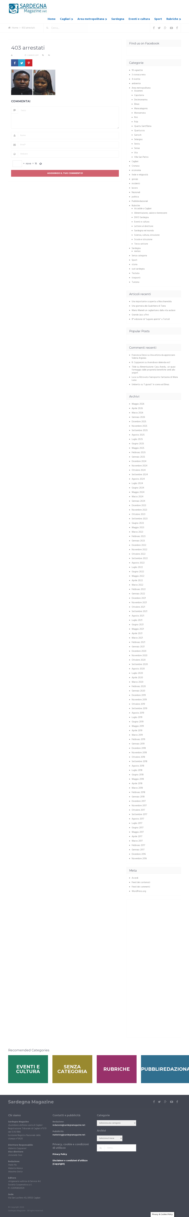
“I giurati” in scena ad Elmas (156, 384)
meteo (137, 251)
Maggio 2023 (138, 527)
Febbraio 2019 (138, 739)
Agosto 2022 (138, 563)
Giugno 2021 (138, 624)
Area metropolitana (90, 19)
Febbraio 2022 (139, 589)
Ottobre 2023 (138, 514)
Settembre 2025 (140, 430)
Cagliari (65, 19)
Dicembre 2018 (139, 748)
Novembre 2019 (139, 699)
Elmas (136, 104)
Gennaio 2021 (138, 647)
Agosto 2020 (138, 669)
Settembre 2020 (140, 664)
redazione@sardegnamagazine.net (69, 1125)
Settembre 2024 (140, 474)
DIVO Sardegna (141, 217)
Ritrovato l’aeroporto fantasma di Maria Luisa (155, 378)
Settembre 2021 (139, 611)
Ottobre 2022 (138, 554)
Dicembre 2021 (139, 598)
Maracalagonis (141, 108)
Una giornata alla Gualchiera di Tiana (149, 306)
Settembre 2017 (139, 814)
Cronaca (135, 166)
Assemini (138, 91)
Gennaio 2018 (138, 797)
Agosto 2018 (138, 766)
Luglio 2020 (137, 673)
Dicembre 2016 (139, 854)
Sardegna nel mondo (144, 230)
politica (135, 197)
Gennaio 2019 (138, 744)
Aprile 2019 (137, 730)
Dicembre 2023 (139, 505)
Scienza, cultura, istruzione (147, 235)
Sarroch (137, 135)
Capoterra (139, 95)
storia (134, 264)
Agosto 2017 (138, 819)
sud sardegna (138, 269)
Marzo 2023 (137, 532)
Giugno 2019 (138, 722)
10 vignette (137, 70)
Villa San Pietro (141, 157)
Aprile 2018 (137, 783)
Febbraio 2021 (138, 642)
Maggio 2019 (138, 726)
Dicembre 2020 (139, 651)
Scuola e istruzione (143, 239)
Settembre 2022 (140, 558)
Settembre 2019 (139, 708)
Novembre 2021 (139, 602)
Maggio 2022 (138, 576)
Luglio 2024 (137, 483)
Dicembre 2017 (139, 801)
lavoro (135, 188)
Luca (134, 377)
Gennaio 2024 (138, 501)
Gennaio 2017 (138, 850)
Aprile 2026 (137, 408)
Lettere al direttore (143, 226)
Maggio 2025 (138, 448)
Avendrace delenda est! (158, 362)
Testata (135, 273)
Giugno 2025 (138, 443)
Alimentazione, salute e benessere (150, 213)
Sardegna (117, 19)
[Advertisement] (154, 923)
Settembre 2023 (140, 519)
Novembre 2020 (139, 655)
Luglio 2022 (137, 567)
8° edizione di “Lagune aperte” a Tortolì (151, 319)
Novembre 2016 (139, 858)
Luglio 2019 (137, 717)
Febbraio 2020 (139, 686)
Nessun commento (59, 55)
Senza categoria (139, 255)
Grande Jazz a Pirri (140, 315)
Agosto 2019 (138, 713)
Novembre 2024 (139, 466)
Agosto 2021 (138, 616)
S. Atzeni (17, 55)
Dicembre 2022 (139, 545)
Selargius (138, 139)
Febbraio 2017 (138, 845)
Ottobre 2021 (138, 607)
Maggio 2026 (138, 404)
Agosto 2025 (138, 435)
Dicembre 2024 (139, 461)
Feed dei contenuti (141, 882)
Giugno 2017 (138, 827)
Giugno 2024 (138, 488)
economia (136, 170)
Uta (136, 152)
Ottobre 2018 (138, 757)
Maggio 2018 (138, 779)
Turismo (135, 282)
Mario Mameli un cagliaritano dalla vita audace (153, 310)
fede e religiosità (140, 175)
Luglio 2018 (137, 770)
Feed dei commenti (141, 887)
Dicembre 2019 (139, 695)
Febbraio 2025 (139, 452)
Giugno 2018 (138, 775)
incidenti (136, 183)
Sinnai (137, 148)
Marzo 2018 (137, 788)
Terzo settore (141, 244)
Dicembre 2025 (139, 421)
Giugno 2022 (138, 571)
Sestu (137, 144)
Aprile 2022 (137, 580)
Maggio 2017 (138, 832)
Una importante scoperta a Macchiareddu (152, 301)
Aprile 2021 (137, 633)
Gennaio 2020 (138, 691)
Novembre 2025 (139, 426)
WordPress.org (139, 891)
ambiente (136, 83)
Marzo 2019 (137, 735)
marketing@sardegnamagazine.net (69, 1135)
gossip (135, 179)
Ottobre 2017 (138, 810)
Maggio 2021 (138, 629)
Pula (136, 122)
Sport (158, 19)
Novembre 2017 (139, 805)
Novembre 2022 (139, 549)
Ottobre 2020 (139, 660)
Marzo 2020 (137, 682)
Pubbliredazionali (140, 201)
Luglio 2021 (137, 620)
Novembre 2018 (139, 752)
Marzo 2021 (137, 638)
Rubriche (172, 19)
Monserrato (140, 113)
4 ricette (136, 79)
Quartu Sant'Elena (142, 126)
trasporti (136, 278)
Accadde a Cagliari (142, 208)
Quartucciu (139, 130)
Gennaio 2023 (138, 541)
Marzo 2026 (137, 413)
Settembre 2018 (139, 761)
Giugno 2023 (138, 523)
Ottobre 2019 (138, 704)
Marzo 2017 (137, 841)
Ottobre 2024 (139, 470)
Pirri (136, 117)
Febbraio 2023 (138, 536)
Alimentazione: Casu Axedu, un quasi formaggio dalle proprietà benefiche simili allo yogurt (153, 370)
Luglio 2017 (137, 823)
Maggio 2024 (138, 492)
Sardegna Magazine (31, 1102)
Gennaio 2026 (138, 417)
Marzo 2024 (137, 496)
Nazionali (136, 192)
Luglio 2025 (137, 439)
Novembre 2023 (139, 510)
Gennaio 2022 (138, 594)
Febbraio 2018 (138, 792)
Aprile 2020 (137, 677)
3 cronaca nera (138, 75)
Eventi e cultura (139, 19)
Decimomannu (141, 100)
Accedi (135, 878)
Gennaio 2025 (138, 457)
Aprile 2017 (137, 836)
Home (52, 19)
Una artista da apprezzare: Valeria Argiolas (153, 356)
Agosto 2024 (138, 479)
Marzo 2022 (137, 585)
